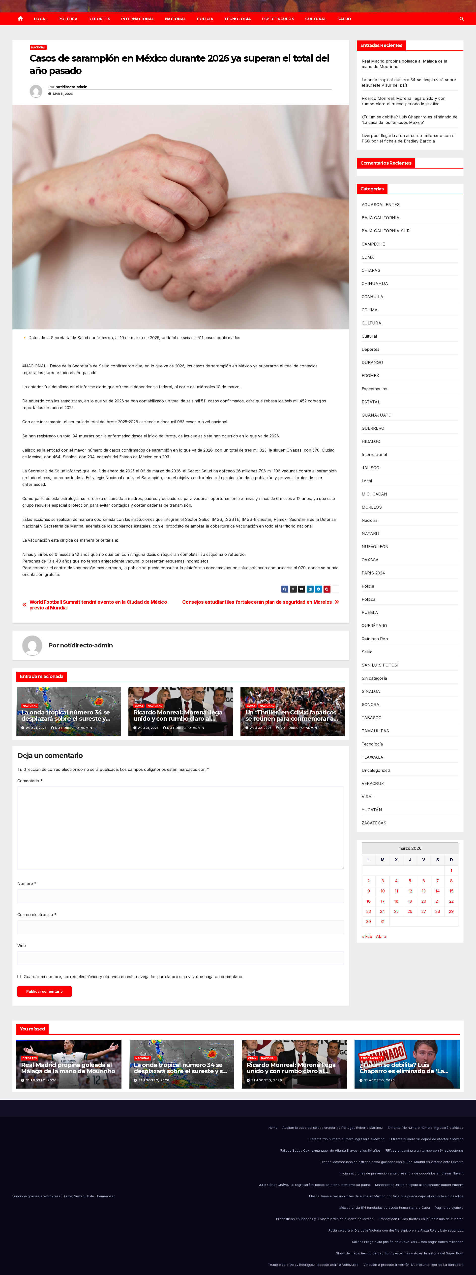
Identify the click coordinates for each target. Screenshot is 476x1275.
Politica (68, 19)
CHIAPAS (371, 270)
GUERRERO (373, 428)
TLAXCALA (373, 757)
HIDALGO (371, 441)
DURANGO (372, 362)
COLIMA (370, 309)
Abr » (381, 936)
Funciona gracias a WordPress (36, 1196)
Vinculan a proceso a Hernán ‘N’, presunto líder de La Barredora (413, 1265)
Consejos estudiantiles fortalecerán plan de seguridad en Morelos (257, 602)
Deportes (99, 19)
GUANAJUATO (377, 415)
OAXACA (370, 559)
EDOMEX (370, 375)
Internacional (137, 19)
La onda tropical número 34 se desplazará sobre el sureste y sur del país (65, 718)
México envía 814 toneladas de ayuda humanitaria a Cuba (384, 1207)
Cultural (316, 19)
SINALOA (371, 691)
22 (451, 901)
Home (272, 1128)
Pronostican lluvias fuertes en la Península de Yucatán (421, 1219)
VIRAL (368, 796)
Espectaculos (278, 19)
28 (437, 911)
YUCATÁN (372, 809)
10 (383, 890)
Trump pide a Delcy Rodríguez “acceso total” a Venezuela (313, 1265)
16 (368, 901)
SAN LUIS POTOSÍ (380, 665)
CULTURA (371, 322)
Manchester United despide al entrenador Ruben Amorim (419, 1185)
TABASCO (372, 717)
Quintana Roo (375, 638)
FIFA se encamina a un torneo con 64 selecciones (425, 1150)
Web (21, 945)
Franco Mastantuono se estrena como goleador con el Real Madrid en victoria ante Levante (392, 1162)
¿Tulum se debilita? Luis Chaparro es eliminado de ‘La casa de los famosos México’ (401, 1071)
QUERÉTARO (374, 625)
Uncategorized (376, 770)
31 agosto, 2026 (41, 1080)
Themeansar (105, 1196)
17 (383, 901)
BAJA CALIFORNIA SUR (386, 230)
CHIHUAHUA (375, 283)
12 (410, 890)
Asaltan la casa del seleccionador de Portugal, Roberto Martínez (332, 1128)
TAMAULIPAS (375, 730)
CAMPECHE (373, 244)
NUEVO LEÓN (375, 546)
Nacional (175, 19)
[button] (462, 18)
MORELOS (372, 507)
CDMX (139, 705)
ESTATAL (371, 401)
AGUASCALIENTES (381, 204)
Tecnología (237, 19)
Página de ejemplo (449, 1207)
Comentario (30, 780)
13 (424, 890)
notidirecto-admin (71, 87)
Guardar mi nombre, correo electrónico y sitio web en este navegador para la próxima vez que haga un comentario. (133, 976)
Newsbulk (81, 1196)
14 (437, 890)
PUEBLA (370, 612)
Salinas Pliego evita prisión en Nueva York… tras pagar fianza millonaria (408, 1242)
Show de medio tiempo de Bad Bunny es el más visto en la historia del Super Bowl (400, 1253)
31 (383, 921)
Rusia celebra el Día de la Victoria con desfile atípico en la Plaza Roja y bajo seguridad (396, 1230)
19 (410, 901)
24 (382, 911)
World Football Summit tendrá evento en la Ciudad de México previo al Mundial (98, 605)
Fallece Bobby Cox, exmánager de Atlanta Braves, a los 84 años (330, 1150)
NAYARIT (371, 533)
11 (396, 890)
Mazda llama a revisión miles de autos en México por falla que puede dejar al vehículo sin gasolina (386, 1196)
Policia (205, 19)
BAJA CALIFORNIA (381, 217)
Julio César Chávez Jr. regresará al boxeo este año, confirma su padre (314, 1185)
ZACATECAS (374, 822)
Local (41, 19)
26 (410, 911)
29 (451, 911)
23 (368, 911)
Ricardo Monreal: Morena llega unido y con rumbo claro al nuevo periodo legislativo (177, 718)
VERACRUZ (373, 783)
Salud (344, 19)
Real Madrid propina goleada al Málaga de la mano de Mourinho (68, 1068)
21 (438, 901)
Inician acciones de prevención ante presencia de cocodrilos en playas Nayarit (402, 1173)
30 (368, 921)
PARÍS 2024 (373, 572)
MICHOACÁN (374, 494)
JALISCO (370, 467)
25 (396, 911)
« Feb (367, 936)
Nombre (26, 883)
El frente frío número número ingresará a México (426, 1128)
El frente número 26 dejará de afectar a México (426, 1139)
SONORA (371, 704)
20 (423, 901)
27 (423, 911)
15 (451, 890)
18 (396, 901)
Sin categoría (374, 678)
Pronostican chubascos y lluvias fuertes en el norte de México (325, 1219)
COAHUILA (373, 296)
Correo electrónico (37, 914)
